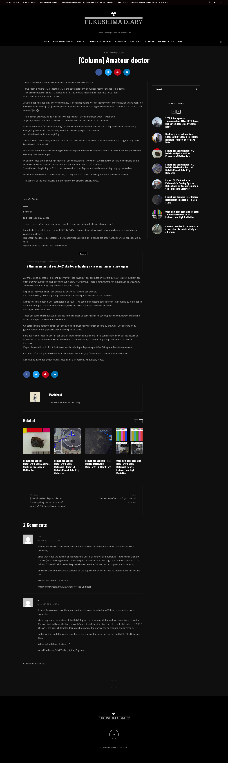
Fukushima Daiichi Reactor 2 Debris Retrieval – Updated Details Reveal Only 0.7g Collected (66, 467)
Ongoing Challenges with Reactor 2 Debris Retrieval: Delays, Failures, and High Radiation (128, 467)
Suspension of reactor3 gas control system (117, 499)
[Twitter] (215, 2)
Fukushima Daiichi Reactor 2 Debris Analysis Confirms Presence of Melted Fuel (36, 465)
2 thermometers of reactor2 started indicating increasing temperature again (77, 266)
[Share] (98, 72)
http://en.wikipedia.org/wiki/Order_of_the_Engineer (64, 586)
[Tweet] (108, 72)
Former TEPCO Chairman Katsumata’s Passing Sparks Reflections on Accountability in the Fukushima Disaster (181, 184)
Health (80, 41)
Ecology (134, 41)
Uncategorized (165, 41)
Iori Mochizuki (30, 199)
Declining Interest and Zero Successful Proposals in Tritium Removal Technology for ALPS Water (181, 138)
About (181, 41)
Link (35, 110)
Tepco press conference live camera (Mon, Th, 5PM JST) (142, 2)
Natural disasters (63, 41)
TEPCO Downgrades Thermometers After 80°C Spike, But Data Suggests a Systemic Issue (182, 122)
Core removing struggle (114, 52)
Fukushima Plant (99, 41)
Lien (76, 285)
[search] (196, 89)
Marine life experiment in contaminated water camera (87, 2)
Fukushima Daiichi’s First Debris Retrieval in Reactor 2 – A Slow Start (98, 463)
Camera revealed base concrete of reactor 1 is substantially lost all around (182, 229)
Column (149, 41)
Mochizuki (55, 394)
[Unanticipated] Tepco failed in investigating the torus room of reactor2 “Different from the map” (47, 500)
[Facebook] (209, 2)
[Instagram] (220, 2)
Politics (119, 41)
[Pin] (117, 72)
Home (46, 41)
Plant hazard (53, 261)
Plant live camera (49, 2)
